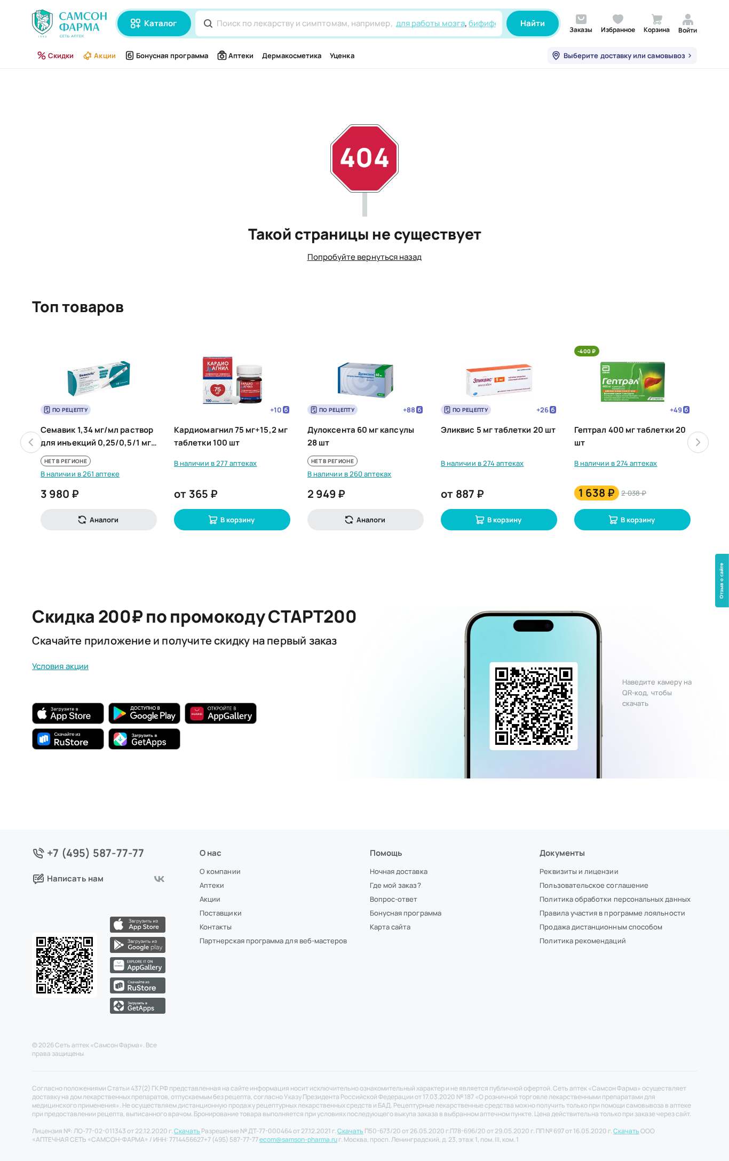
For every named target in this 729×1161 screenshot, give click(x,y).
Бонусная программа (172, 55)
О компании (220, 871)
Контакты (216, 927)
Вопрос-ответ (394, 899)
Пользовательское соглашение (594, 885)
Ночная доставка (398, 871)
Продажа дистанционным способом (601, 927)
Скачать (187, 1131)
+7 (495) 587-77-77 (96, 853)
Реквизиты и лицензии (579, 871)
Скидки (61, 55)
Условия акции (60, 666)
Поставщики (221, 913)
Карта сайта (390, 927)
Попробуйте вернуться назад (364, 257)
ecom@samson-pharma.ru (298, 1139)
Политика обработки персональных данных (615, 899)
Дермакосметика (291, 55)
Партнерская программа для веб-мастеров (273, 940)
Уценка (342, 55)
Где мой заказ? (395, 885)
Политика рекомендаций (582, 940)
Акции (104, 55)
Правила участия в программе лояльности (612, 913)
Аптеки (240, 55)
